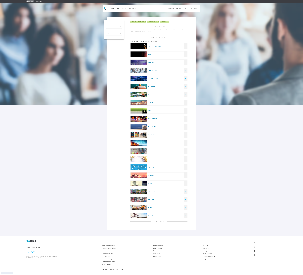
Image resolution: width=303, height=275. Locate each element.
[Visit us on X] (265, 247)
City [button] (108, 23)
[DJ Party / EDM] (139, 78)
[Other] (139, 183)
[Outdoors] (139, 191)
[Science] (139, 207)
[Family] (139, 94)
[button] (114, 8)
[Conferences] (139, 70)
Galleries (151, 135)
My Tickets (30, 1)
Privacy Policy (206, 251)
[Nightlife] (139, 175)
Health (150, 151)
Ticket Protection (106, 264)
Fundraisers (152, 126)
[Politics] (139, 199)
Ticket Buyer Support (158, 245)
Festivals (151, 102)
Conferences (152, 70)
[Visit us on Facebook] (265, 243)
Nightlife (151, 175)
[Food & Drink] (139, 119)
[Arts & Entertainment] (139, 46)
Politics (151, 199)
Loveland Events (123, 269)
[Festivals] (139, 102)
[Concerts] (139, 62)
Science (150, 207)
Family (150, 94)
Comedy (150, 54)
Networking (152, 167)
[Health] (139, 151)
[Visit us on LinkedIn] (265, 255)
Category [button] (110, 27)
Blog (204, 259)
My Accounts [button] (194, 8)
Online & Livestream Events (109, 251)
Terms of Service (207, 253)
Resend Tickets (39, 1)
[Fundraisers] (139, 127)
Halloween (152, 143)
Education (151, 86)
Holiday (151, 159)
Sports (150, 215)
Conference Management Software (111, 259)
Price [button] (108, 34)
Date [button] (108, 30)
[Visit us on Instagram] (265, 251)
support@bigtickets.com (32, 252)
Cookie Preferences (7, 273)
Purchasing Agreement (209, 256)
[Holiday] (139, 159)
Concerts (151, 62)
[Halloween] (139, 143)
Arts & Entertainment (155, 46)
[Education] (139, 86)
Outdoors (151, 191)
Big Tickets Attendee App (108, 261)
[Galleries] (139, 135)
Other (150, 183)
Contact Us (206, 248)
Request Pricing (157, 256)
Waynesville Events (114, 269)
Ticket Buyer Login (157, 248)
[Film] (139, 110)
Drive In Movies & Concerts (109, 248)
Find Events (171, 8)
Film (149, 110)
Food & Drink (152, 118)
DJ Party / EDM (153, 78)
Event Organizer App (107, 253)
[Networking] (139, 167)
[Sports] (139, 215)
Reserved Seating (106, 256)
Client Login (156, 251)
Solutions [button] (178, 8)
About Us (205, 245)
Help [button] (186, 8)
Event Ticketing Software (108, 245)
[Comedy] (139, 54)
